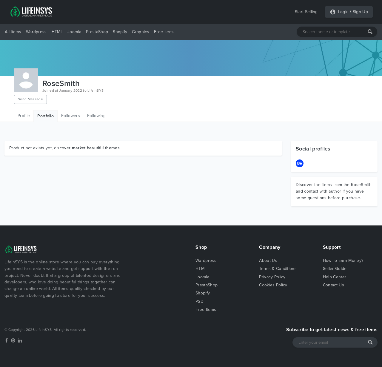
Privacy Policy (272, 277)
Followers (70, 115)
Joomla (74, 31)
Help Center (334, 277)
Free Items (164, 31)
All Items (13, 31)
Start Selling (306, 11)
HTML (57, 31)
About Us (268, 260)
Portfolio (45, 116)
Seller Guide (335, 268)
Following (96, 115)
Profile (24, 115)
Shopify (120, 31)
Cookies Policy (273, 285)
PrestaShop (97, 31)
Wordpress (36, 31)
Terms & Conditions (278, 268)
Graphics (140, 31)
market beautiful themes (96, 148)
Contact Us (333, 285)
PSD (199, 301)
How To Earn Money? (343, 260)
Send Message (30, 99)
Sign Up (360, 11)
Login (343, 11)
